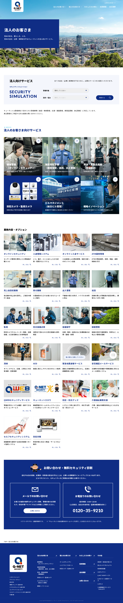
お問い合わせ (35, 511)
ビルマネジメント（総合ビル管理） (42, 582)
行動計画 (12, 594)
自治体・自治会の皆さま (105, 562)
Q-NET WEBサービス (104, 575)
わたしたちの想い (90, 7)
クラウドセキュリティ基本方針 (17, 587)
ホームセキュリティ (65, 562)
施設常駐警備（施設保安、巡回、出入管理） (46, 568)
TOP (5, 541)
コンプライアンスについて (16, 589)
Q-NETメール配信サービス (105, 579)
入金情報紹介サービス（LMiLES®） (104, 588)
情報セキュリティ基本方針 (16, 584)
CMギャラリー (102, 572)
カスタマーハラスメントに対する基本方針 (20, 592)
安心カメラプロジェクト (105, 565)
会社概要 (112, 7)
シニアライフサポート (66, 565)
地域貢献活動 (101, 569)
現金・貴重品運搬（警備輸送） (42, 573)
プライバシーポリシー (15, 579)
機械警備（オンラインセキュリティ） (45, 563)
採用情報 (103, 7)
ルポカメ (100, 584)
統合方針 (12, 582)
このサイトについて (15, 577)
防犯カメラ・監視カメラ (44, 577)
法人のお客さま (58, 7)
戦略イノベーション (43, 586)
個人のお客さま (74, 7)
